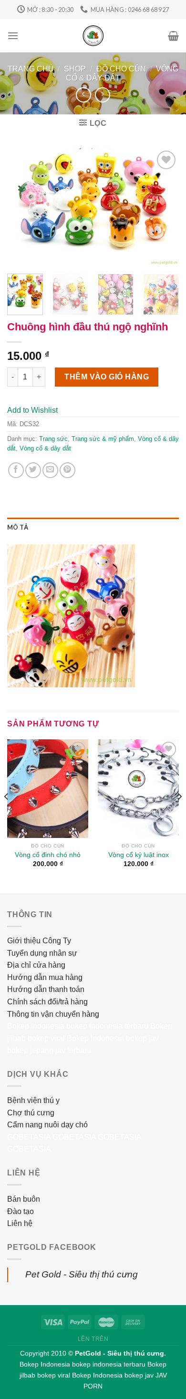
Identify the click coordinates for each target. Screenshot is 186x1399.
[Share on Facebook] (16, 470)
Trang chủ (31, 69)
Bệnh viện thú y (33, 1100)
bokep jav (142, 1038)
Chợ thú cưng (30, 1113)
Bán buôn (23, 1199)
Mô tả (17, 527)
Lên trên (93, 1339)
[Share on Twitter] (33, 470)
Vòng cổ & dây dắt (45, 448)
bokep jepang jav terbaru (49, 1050)
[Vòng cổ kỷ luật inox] (138, 788)
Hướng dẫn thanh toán (45, 989)
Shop (75, 69)
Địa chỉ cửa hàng (36, 965)
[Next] (163, 207)
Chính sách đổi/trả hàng (47, 1002)
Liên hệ (19, 1223)
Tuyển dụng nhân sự (42, 953)
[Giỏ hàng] (173, 35)
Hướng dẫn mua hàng (45, 977)
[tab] (93, 527)
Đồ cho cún (121, 69)
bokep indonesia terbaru (107, 1026)
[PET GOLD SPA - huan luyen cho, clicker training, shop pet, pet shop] (93, 35)
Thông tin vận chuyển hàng (53, 1014)
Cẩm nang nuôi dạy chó (47, 1125)
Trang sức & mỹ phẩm (103, 438)
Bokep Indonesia (35, 1026)
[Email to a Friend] (50, 470)
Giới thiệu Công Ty (39, 941)
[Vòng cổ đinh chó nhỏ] (47, 788)
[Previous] (22, 207)
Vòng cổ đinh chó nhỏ (48, 854)
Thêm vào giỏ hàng (106, 377)
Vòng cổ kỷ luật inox (138, 854)
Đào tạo (20, 1211)
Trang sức (53, 438)
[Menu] (13, 35)
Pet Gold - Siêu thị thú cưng (81, 1274)
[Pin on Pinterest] (67, 470)
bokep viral (46, 1038)
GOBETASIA (29, 1137)
